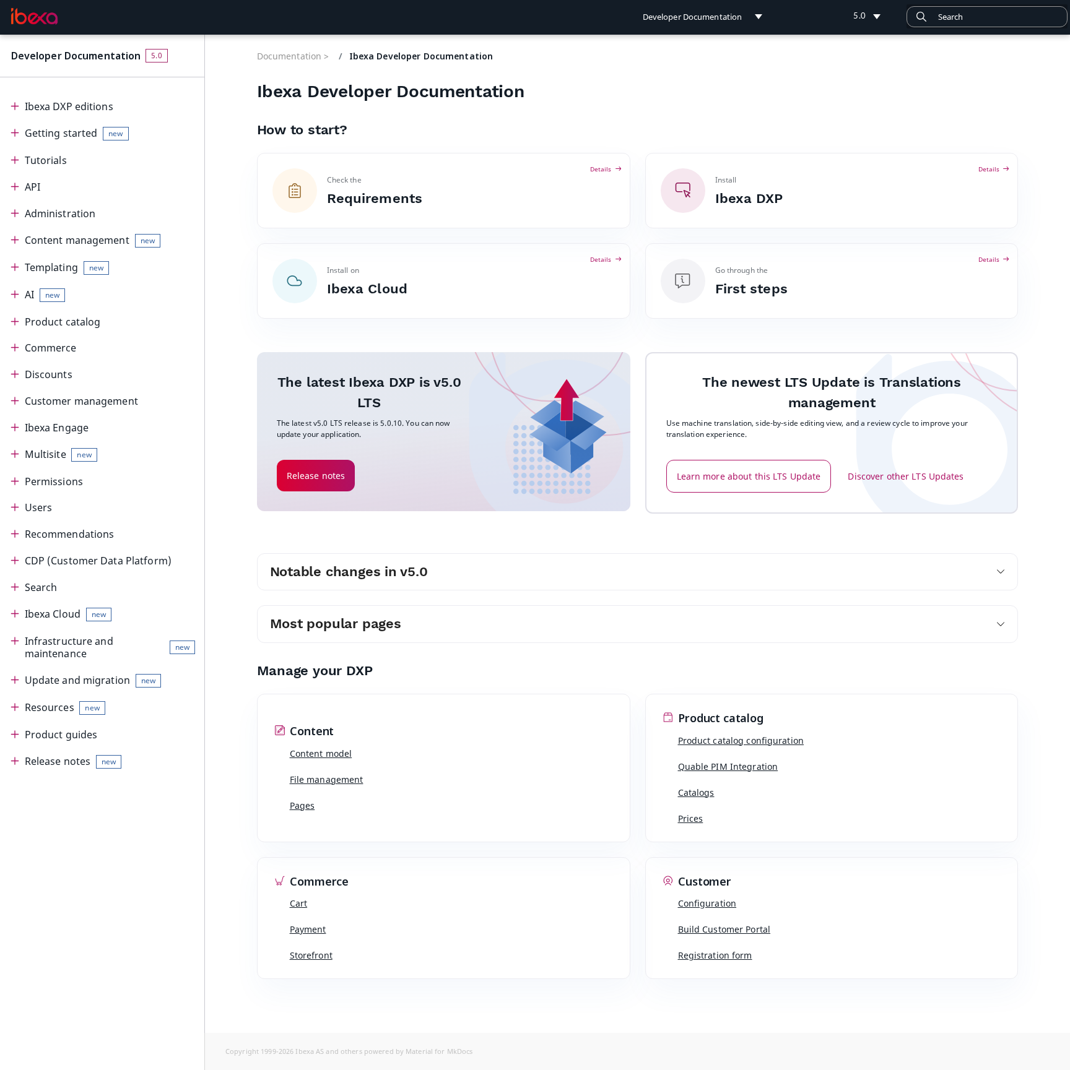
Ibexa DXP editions (69, 106)
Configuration (707, 903)
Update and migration (90, 680)
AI (42, 294)
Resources (62, 707)
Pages (302, 805)
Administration (60, 213)
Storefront (311, 955)
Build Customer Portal (724, 929)
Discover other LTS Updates (905, 476)
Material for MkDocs (439, 1051)
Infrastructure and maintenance (107, 647)
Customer (703, 882)
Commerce (51, 348)
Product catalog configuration (741, 740)
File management (326, 779)
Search (41, 587)
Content (310, 731)
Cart (298, 903)
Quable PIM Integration (728, 766)
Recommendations (70, 534)
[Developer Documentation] (34, 16)
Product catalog (63, 322)
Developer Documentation (76, 56)
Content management (90, 240)
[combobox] (987, 16)
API (32, 187)
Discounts (48, 374)
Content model (321, 753)
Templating (64, 267)
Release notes (70, 761)
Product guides (61, 734)
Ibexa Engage (57, 427)
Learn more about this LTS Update (749, 476)
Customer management (81, 401)
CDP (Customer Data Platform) (98, 560)
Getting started (74, 133)
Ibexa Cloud (66, 614)
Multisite (58, 454)
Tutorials (46, 160)
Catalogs (696, 792)
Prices (690, 818)
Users (39, 507)
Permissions (54, 481)
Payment (308, 929)
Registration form (715, 955)
